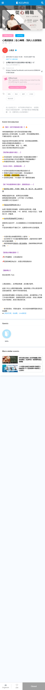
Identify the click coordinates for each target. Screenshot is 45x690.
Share (39, 7)
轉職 (9, 94)
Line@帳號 (22, 313)
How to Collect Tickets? (17, 87)
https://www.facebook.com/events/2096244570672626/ (23, 71)
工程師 (31, 94)
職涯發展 (10, 98)
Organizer (5, 687)
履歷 (23, 94)
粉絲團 (15, 313)
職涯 (16, 94)
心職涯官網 (7, 313)
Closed (34, 686)
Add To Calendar (12, 59)
